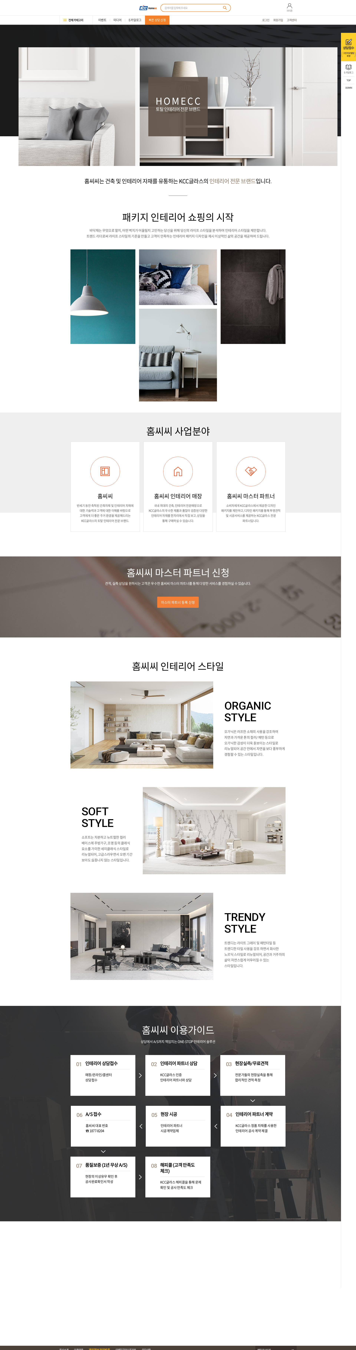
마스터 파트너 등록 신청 (178, 602)
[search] (225, 7)
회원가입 (278, 20)
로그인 (266, 20)
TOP (349, 80)
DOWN (348, 87)
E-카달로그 (348, 72)
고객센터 (292, 20)
